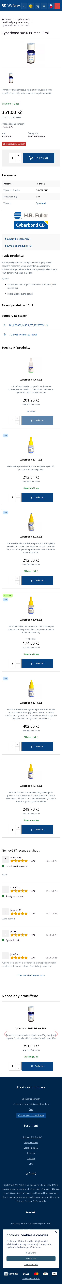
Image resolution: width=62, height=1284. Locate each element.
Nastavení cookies (31, 1278)
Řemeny (31, 1153)
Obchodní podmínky (31, 1098)
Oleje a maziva (31, 1142)
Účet (31, 1109)
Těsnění (31, 1158)
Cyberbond (41, 203)
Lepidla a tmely (31, 1147)
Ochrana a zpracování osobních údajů (31, 1104)
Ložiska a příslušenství (31, 1137)
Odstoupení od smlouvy (31, 1115)
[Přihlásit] (44, 6)
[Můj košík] (37, 6)
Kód (3, 133)
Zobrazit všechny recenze (31, 975)
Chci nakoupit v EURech (14, 143)
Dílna (31, 1163)
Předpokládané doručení (13, 124)
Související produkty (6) (18, 245)
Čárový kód (33, 133)
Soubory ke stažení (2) (17, 238)
